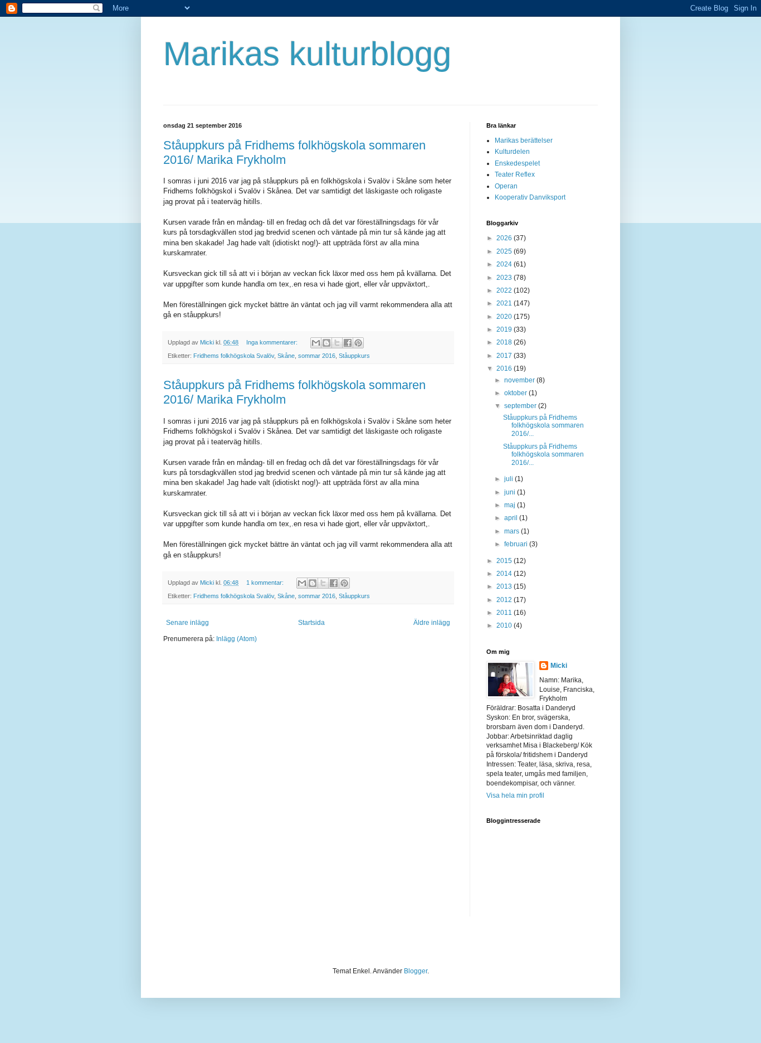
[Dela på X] (337, 342)
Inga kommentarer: (272, 342)
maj (510, 505)
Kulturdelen (512, 152)
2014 (505, 574)
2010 (505, 625)
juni (510, 492)
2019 (505, 329)
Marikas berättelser (524, 140)
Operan (506, 186)
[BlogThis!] (326, 342)
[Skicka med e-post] (315, 342)
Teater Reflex (515, 174)
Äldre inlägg (431, 623)
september (521, 406)
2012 (505, 600)
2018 (505, 342)
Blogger (415, 971)
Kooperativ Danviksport (530, 197)
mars (512, 531)
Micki (558, 666)
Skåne (286, 355)
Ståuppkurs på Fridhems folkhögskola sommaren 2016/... (543, 426)
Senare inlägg (187, 623)
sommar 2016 (316, 355)
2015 (505, 561)
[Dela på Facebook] (347, 342)
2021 (505, 303)
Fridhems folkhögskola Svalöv (233, 355)
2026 (505, 238)
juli (509, 479)
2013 (505, 586)
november (520, 380)
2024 (505, 264)
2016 (505, 368)
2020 (505, 317)
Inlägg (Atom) (236, 639)
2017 (505, 356)
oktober (516, 393)
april (511, 518)
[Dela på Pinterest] (358, 342)
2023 (505, 278)
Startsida (311, 623)
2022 (505, 290)
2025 (505, 251)
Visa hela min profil (515, 795)
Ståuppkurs (354, 355)
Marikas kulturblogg (307, 53)
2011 (505, 613)
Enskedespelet (517, 163)
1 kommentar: (265, 582)
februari (516, 544)
